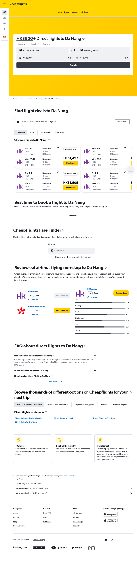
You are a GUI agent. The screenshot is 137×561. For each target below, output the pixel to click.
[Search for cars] (4, 23)
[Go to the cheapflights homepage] (19, 4)
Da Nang (39, 99)
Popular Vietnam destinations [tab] (29, 405)
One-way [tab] (60, 133)
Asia (22, 99)
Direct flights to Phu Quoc (104, 418)
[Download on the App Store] (110, 520)
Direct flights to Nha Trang (26, 422)
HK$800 (24, 38)
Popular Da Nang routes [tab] (85, 405)
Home (15, 99)
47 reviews (33, 299)
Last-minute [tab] (45, 133)
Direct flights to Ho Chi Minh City (29, 418)
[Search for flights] (4, 12)
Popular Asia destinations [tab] (58, 405)
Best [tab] (32, 133)
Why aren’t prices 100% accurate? (31, 493)
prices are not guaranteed (67, 476)
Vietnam (30, 99)
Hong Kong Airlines (36, 306)
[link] (121, 293)
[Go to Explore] (4, 29)
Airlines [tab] (104, 405)
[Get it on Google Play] (110, 514)
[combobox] (48, 44)
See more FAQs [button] (55, 382)
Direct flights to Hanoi (63, 418)
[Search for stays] (4, 18)
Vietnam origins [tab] (120, 405)
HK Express (33, 291)
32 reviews (33, 314)
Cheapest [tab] (21, 133)
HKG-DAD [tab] (73, 215)
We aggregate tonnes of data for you (32, 488)
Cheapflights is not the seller (29, 483)
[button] (4, 4)
